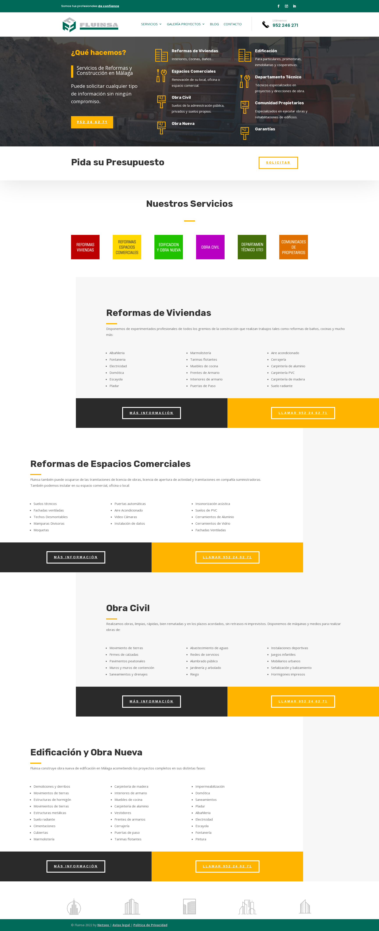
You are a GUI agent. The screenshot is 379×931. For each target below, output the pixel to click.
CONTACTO (233, 24)
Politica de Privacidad (150, 925)
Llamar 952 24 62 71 (227, 557)
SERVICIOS (149, 24)
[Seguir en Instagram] (286, 6)
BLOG (214, 24)
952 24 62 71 (92, 122)
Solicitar (278, 163)
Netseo (103, 925)
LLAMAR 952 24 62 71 (303, 413)
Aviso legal (122, 925)
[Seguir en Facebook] (278, 6)
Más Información (151, 413)
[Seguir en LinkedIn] (294, 6)
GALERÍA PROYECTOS (184, 24)
